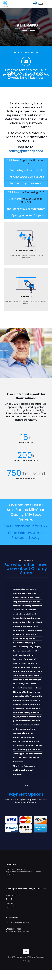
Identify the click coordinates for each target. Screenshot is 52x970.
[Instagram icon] (29, 960)
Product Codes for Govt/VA (32, 200)
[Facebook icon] (23, 960)
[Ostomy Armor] (5, 4)
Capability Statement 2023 (32, 162)
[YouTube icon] (26, 960)
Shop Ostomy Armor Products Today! (26, 535)
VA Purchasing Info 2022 (26, 526)
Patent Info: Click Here (15, 869)
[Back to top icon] (26, 951)
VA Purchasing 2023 (32, 192)
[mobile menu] (48, 4)
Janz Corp (13, 137)
